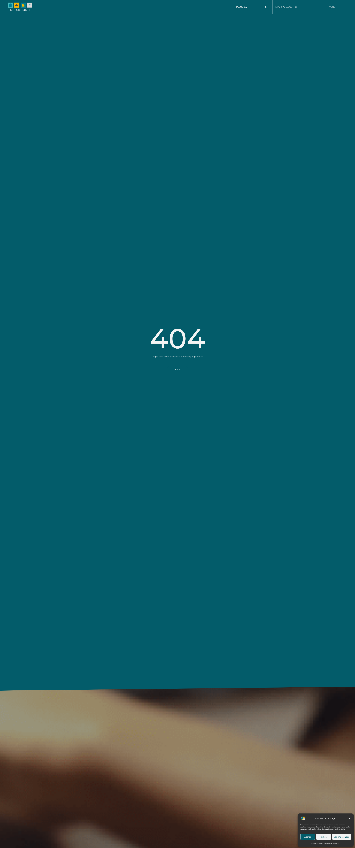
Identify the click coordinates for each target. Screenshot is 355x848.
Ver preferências (341, 836)
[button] (349, 818)
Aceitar (307, 836)
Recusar (323, 836)
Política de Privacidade (331, 843)
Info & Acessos (284, 7)
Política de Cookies (317, 843)
